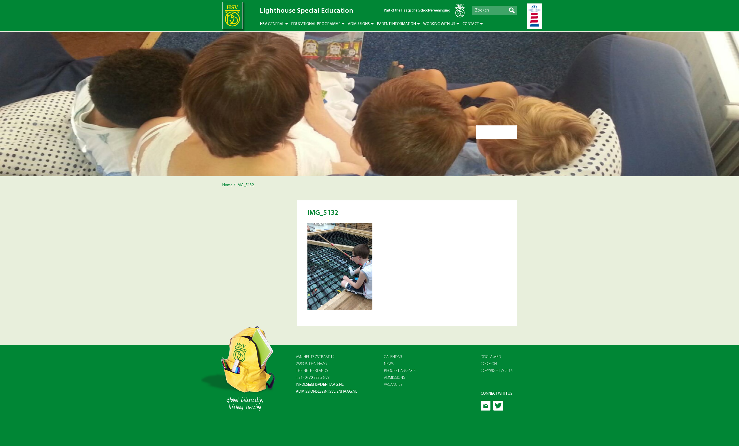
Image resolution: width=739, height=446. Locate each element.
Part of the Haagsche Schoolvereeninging (417, 10)
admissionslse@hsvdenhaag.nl (326, 391)
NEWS (389, 364)
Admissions (359, 24)
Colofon (489, 364)
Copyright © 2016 (497, 371)
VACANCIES (393, 385)
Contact (470, 24)
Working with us (439, 24)
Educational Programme (316, 24)
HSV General (272, 24)
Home (227, 185)
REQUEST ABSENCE (400, 371)
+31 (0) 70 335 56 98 (312, 378)
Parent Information (396, 24)
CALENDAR (393, 357)
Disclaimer (491, 357)
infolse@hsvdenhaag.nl (320, 385)
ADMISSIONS (394, 378)
